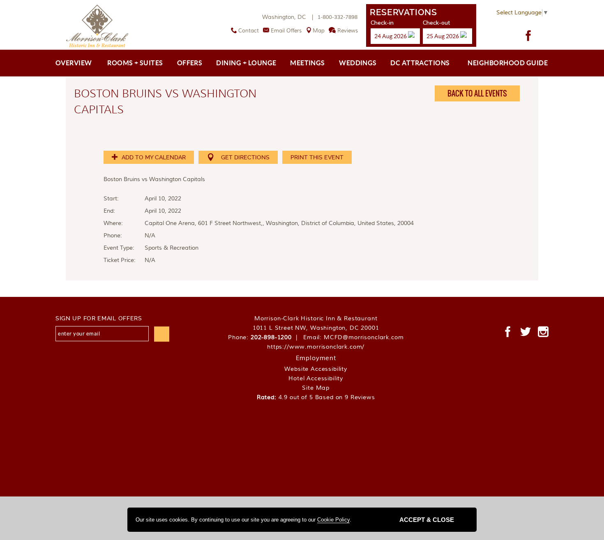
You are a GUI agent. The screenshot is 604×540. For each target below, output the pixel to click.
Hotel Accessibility (315, 378)
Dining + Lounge (246, 63)
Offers (190, 63)
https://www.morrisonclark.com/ (315, 347)
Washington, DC (288, 17)
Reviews (347, 31)
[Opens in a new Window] (528, 35)
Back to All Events (477, 93)
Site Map (316, 388)
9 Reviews (360, 397)
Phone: (264, 337)
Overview (73, 63)
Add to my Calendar (153, 157)
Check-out (436, 22)
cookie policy (333, 520)
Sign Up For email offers (98, 318)
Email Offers (286, 31)
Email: (353, 337)
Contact (248, 31)
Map (319, 31)
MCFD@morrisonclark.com (363, 337)
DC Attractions (420, 63)
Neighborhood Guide (508, 63)
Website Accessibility (315, 369)
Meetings (307, 63)
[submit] (161, 334)
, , (316, 328)
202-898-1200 (271, 337)
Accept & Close (426, 519)
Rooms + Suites (135, 63)
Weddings (358, 63)
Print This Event (316, 157)
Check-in (382, 22)
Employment (316, 358)
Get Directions (245, 157)
